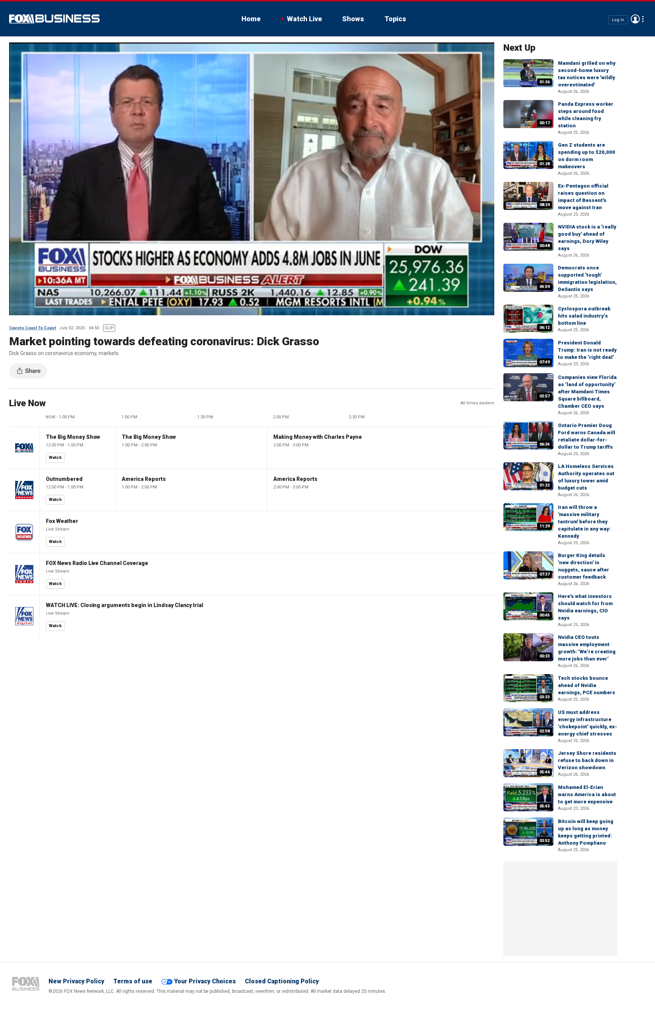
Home (250, 19)
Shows (353, 19)
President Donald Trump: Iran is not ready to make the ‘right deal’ (587, 350)
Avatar (635, 18)
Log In (618, 19)
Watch (55, 457)
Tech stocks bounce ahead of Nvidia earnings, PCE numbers (586, 685)
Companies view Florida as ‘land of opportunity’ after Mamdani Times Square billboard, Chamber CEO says (587, 391)
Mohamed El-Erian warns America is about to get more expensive (587, 794)
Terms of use (132, 981)
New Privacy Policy (76, 981)
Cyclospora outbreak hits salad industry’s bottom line (584, 316)
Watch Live (304, 19)
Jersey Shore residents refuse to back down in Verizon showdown (587, 760)
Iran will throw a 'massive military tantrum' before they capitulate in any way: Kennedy (584, 521)
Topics (395, 19)
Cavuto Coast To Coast (32, 328)
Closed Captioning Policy (282, 981)
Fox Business (54, 18)
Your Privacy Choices (205, 981)
